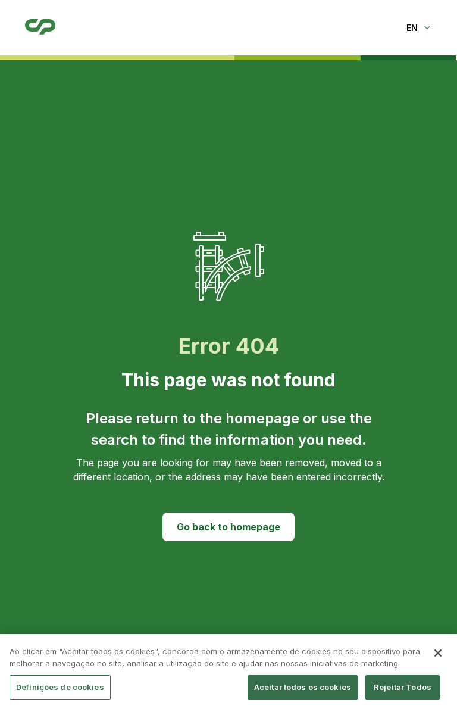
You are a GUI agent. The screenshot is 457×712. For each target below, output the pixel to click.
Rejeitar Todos (402, 687)
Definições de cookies (60, 687)
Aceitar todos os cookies (302, 687)
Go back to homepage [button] (228, 527)
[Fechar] (438, 653)
